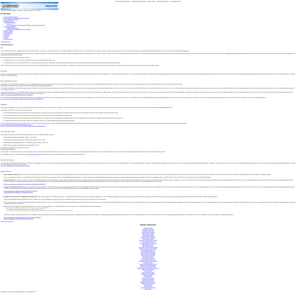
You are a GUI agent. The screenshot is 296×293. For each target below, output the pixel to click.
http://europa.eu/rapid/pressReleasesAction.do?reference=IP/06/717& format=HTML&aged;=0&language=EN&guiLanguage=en (20, 191)
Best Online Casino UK (148, 244)
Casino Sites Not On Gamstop (148, 237)
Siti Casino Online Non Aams (148, 251)
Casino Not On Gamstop (162, 1)
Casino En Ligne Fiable (148, 279)
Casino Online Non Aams (148, 242)
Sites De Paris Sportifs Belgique (148, 265)
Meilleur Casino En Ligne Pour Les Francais (148, 268)
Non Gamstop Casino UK (148, 258)
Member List (7, 35)
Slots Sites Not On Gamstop (139, 1)
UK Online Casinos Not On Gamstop (148, 240)
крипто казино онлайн (148, 272)
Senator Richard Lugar (12, 28)
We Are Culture (151, 1)
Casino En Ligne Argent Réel (148, 273)
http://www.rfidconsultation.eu (8, 149)
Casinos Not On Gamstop (148, 232)
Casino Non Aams (148, 228)
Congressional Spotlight (9, 26)
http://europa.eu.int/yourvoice (35, 154)
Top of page (7, 221)
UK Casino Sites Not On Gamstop (148, 243)
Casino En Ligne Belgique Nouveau (148, 264)
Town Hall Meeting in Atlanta (11, 19)
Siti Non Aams (148, 276)
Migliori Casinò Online (148, 280)
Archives (6, 37)
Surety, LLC (10, 24)
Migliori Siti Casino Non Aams (148, 266)
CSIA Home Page (8, 39)
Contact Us (6, 36)
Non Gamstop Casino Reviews (123, 1)
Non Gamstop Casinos (148, 235)
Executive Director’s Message (11, 17)
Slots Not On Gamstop (148, 246)
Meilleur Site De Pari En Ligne (148, 282)
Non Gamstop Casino (175, 1)
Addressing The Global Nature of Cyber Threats (18, 29)
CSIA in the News (8, 32)
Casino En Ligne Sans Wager (148, 287)
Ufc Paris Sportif (148, 271)
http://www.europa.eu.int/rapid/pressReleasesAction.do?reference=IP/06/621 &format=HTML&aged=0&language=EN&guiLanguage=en (22, 218)
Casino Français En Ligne (148, 278)
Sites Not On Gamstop (148, 257)
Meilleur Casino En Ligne (148, 269)
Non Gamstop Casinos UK (148, 250)
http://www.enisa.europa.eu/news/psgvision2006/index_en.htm (16, 124)
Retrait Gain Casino (148, 275)
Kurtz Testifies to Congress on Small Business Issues (16, 18)
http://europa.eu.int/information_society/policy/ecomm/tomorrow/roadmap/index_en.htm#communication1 (26, 85)
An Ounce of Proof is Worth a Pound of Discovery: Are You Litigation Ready (26, 25)
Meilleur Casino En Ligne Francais (148, 248)
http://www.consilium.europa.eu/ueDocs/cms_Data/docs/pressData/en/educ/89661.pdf (24, 184)
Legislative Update (8, 30)
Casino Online (148, 289)
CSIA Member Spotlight (10, 22)
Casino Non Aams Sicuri (148, 229)
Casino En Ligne (148, 285)
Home (5, 41)
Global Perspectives (8, 21)
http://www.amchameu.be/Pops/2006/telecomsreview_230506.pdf (17, 95)
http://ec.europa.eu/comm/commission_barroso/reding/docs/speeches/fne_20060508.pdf (22, 99)
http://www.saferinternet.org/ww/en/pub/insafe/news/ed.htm (15, 165)
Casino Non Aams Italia (148, 230)
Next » (9, 41)
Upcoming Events (8, 33)
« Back (2, 41)
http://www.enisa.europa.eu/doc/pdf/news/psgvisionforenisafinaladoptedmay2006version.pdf (23, 126)
